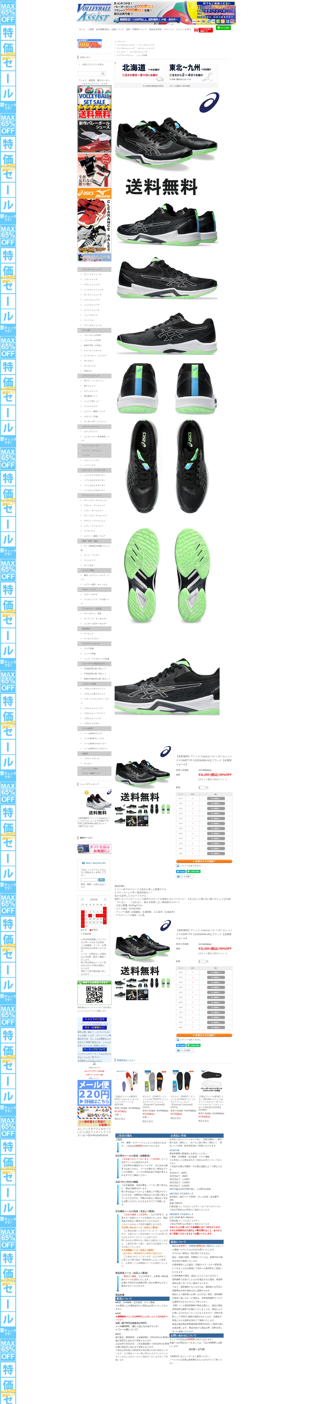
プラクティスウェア (91, 376)
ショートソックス (91, 460)
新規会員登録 (155, 29)
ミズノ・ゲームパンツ (93, 526)
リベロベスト (90, 531)
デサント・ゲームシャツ (94, 505)
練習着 (92, 80)
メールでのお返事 (178, 1359)
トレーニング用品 (90, 768)
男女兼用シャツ (91, 396)
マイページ (169, 29)
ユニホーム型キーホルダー (95, 623)
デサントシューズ (91, 284)
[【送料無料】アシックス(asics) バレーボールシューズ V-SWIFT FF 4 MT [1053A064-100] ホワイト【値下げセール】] (97, 814)
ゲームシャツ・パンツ (92, 495)
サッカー (88, 763)
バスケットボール (91, 758)
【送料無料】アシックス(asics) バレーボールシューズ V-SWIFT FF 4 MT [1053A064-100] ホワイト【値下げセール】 (94, 822)
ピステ (104, 84)
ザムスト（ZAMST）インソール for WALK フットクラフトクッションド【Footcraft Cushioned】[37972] (183, 1102)
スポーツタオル (91, 594)
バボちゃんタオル (91, 723)
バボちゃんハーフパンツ (94, 713)
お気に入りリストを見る (93, 64)
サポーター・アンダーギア (94, 470)
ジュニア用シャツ (91, 401)
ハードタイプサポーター (94, 490)
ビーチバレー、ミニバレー (95, 355)
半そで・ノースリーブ (93, 381)
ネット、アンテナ (91, 555)
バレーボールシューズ (125, 45)
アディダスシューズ (92, 325)
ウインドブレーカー (91, 446)
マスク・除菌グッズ (91, 773)
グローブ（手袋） (91, 416)
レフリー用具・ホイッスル (95, 584)
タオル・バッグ (89, 589)
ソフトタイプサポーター (94, 475)
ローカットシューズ (146, 48)
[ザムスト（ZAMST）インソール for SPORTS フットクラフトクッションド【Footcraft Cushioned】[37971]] (155, 1089)
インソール (89, 320)
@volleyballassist (98, 1135)
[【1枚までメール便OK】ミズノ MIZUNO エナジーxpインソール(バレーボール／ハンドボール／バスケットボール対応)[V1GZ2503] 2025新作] (211, 1090)
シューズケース (91, 315)
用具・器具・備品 (90, 541)
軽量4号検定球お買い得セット (97, 679)
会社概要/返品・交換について (110, 29)
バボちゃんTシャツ (90, 84)
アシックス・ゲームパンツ (95, 515)
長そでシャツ (90, 386)
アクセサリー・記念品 (92, 608)
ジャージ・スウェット (92, 450)
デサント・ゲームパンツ (94, 521)
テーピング (89, 633)
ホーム (82, 29)
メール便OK (87, 728)
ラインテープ (90, 560)
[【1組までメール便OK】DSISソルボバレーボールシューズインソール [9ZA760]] (128, 1090)
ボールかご (89, 361)
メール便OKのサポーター (95, 743)
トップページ (120, 41)
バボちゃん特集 (89, 684)
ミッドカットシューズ (93, 290)
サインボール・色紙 (92, 613)
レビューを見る (183, 29)
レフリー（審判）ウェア (94, 411)
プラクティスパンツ (91, 426)
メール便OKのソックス (94, 738)
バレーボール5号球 (92, 335)
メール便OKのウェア (93, 733)
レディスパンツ (91, 431)
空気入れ (88, 371)
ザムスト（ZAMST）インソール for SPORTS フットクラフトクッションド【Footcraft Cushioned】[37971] (155, 1102)
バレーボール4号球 (92, 340)
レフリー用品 (88, 570)
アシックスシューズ (146, 45)
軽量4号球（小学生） (93, 345)
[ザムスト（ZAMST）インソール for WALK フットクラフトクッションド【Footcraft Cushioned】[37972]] (183, 1090)
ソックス (86, 455)
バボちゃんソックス (92, 718)
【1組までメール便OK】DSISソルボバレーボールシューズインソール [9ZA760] (127, 1100)
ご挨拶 (91, 29)
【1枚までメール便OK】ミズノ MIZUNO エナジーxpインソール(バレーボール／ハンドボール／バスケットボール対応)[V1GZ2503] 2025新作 (211, 1103)
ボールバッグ (90, 366)
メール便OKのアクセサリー (96, 748)
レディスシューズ (91, 300)
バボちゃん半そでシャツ (94, 689)
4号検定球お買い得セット (95, 674)
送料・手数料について (136, 29)
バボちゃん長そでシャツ (94, 694)
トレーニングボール (92, 350)
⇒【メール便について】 (127, 1329)
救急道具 (86, 628)
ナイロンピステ (91, 406)
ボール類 (86, 330)
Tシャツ (83, 80)
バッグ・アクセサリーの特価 (96, 659)
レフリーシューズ (91, 310)
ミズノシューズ (91, 279)
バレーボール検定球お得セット (95, 664)
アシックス (121, 52)
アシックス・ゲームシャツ (95, 500)
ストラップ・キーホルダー (95, 618)
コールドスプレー (91, 638)
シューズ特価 (141, 55)
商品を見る (120, 1119)
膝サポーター (103, 80)
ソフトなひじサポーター (94, 485)
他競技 (85, 753)
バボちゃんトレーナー (93, 708)
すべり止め (89, 565)
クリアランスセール (125, 55)
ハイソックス (90, 465)
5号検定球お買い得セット (95, 669)
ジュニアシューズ (91, 305)
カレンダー (187, 1356)
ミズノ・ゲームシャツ (93, 510)
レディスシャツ (91, 391)
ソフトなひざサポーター (94, 480)
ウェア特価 (89, 648)
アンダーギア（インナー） (95, 421)
